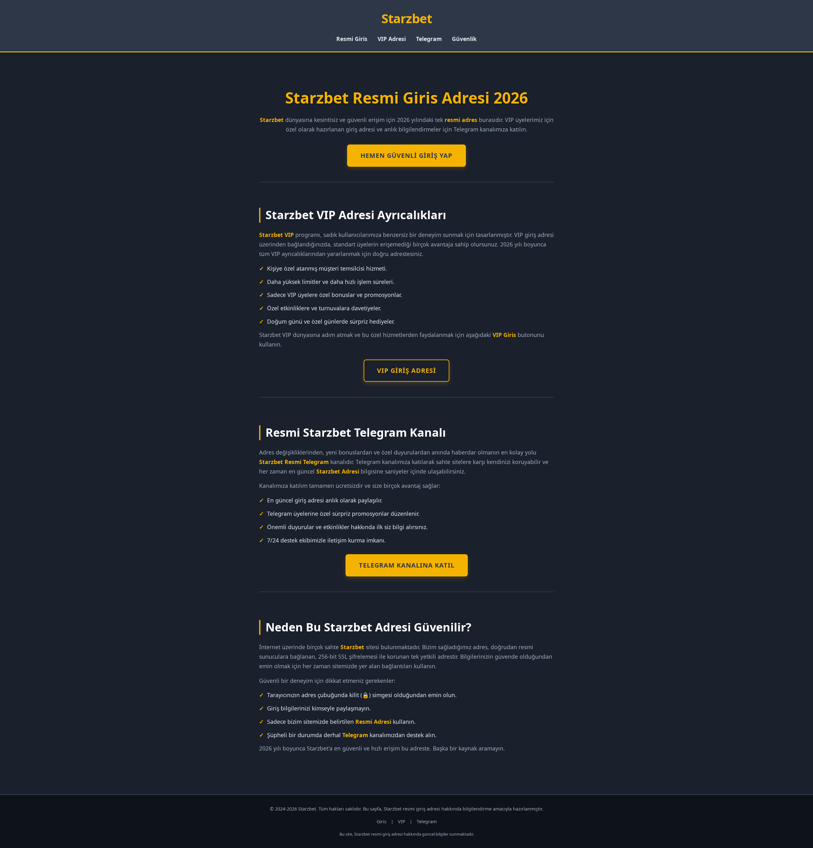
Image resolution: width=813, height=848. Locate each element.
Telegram (429, 39)
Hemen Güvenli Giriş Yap (406, 155)
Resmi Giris (351, 39)
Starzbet (406, 18)
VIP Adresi (392, 39)
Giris (381, 821)
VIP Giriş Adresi (406, 370)
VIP (401, 821)
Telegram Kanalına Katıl (406, 565)
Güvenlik (464, 39)
